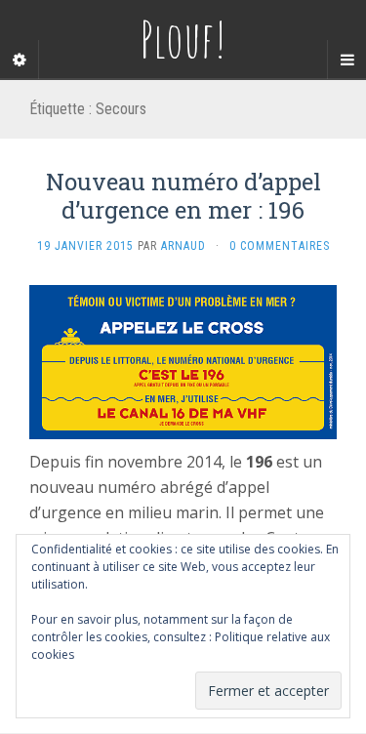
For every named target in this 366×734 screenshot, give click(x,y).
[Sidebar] (19, 59)
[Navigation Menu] (346, 59)
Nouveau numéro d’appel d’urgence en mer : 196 (183, 195)
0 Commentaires (279, 246)
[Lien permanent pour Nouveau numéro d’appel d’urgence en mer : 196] (183, 360)
